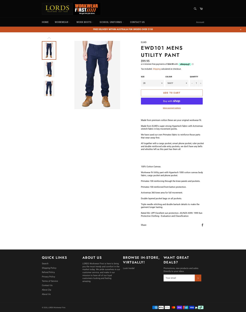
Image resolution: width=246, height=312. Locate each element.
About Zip (46, 290)
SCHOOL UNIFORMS (111, 22)
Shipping (157, 69)
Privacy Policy (48, 276)
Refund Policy (48, 272)
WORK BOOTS (84, 22)
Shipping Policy (49, 268)
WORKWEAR (62, 22)
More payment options (172, 108)
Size (142, 77)
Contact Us (47, 285)
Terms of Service (50, 281)
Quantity (194, 77)
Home (45, 22)
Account (200, 22)
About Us (46, 294)
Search (45, 263)
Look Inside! (129, 268)
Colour (168, 77)
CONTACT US (137, 22)
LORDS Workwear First (56, 308)
